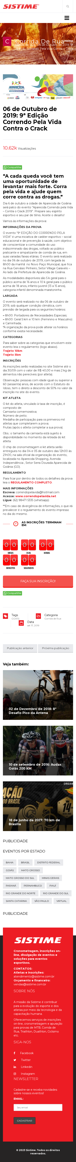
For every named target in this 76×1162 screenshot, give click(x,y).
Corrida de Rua (40, 41)
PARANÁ (11, 885)
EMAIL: (18, 1098)
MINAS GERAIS (50, 877)
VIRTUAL (62, 900)
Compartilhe (14, 167)
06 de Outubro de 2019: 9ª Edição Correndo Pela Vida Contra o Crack (32, 118)
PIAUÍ (52, 885)
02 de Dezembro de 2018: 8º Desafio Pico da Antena (33, 711)
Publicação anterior (20, 648)
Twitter (26, 1060)
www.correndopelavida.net (35, 496)
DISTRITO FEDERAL (48, 862)
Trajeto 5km (12, 354)
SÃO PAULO (41, 900)
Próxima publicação (55, 648)
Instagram (28, 1074)
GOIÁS (15, 618)
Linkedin (26, 1067)
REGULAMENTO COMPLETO (31, 482)
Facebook (27, 1053)
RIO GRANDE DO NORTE (20, 893)
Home (68, 41)
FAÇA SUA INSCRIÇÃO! (38, 581)
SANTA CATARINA (16, 900)
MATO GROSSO (30, 870)
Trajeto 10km (12, 351)
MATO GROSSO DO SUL (20, 877)
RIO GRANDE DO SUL (56, 893)
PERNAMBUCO (33, 885)
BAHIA (9, 862)
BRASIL (25, 862)
